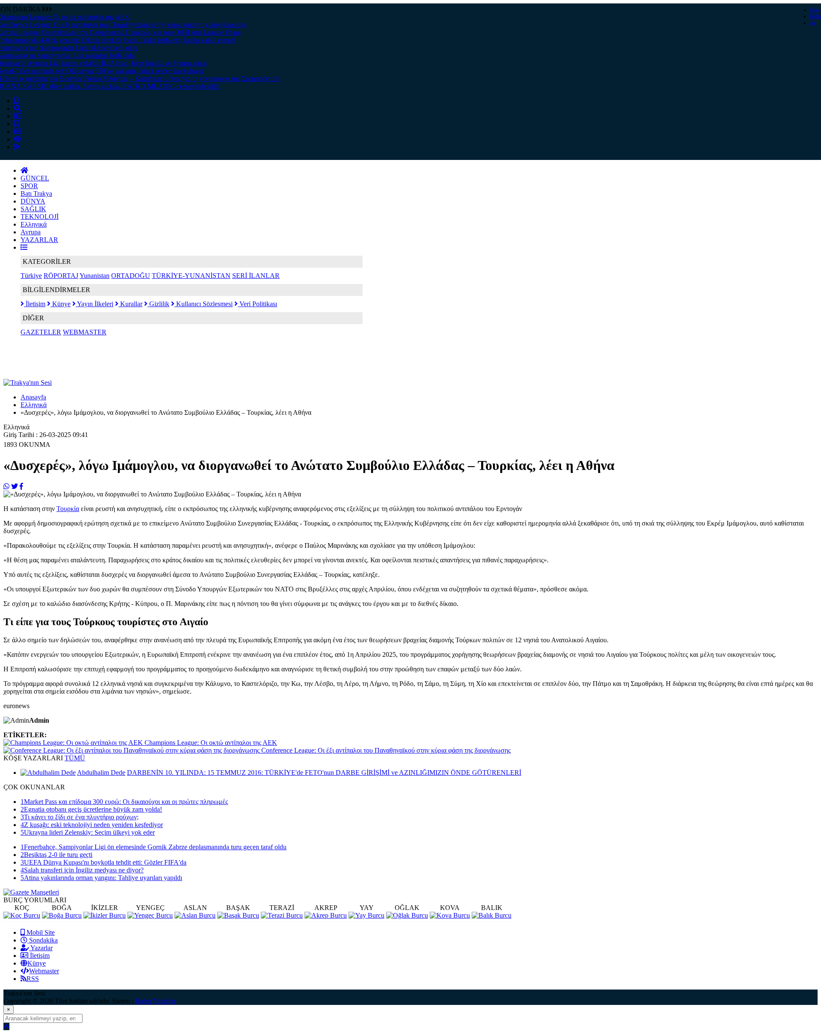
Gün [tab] (814, 10)
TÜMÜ (75, 758)
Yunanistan (94, 275)
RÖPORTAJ (61, 275)
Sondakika (42, 940)
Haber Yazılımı (155, 1000)
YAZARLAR (39, 239)
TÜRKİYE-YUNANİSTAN (191, 275)
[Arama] (17, 108)
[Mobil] (16, 100)
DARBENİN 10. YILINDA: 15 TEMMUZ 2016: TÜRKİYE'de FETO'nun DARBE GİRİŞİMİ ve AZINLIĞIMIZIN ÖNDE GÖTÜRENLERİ (324, 772)
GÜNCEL (35, 178)
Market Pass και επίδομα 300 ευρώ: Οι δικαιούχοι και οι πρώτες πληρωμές (124, 801)
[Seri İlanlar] (16, 123)
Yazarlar (41, 947)
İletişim (34, 303)
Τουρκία (67, 508)
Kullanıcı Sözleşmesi (203, 303)
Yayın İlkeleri (94, 303)
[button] (24, 247)
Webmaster (44, 971)
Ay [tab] (813, 23)
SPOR (29, 185)
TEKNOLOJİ (40, 216)
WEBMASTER (84, 332)
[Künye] (17, 139)
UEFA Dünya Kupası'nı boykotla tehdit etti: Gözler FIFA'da (103, 862)
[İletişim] (18, 116)
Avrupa (31, 232)
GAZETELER (41, 332)
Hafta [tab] (815, 16)
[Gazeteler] (18, 131)
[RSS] (17, 147)
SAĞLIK (33, 209)
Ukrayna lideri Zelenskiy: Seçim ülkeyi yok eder (88, 832)
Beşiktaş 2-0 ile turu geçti (56, 854)
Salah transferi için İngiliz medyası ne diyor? (82, 870)
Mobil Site (40, 932)
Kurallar (130, 303)
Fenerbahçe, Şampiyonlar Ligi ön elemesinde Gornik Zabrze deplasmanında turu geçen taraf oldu (153, 847)
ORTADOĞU (130, 275)
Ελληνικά (34, 224)
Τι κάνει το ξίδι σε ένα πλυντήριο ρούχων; (80, 817)
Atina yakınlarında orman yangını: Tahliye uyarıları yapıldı (101, 877)
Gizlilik (158, 303)
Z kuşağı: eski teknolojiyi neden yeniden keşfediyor (92, 824)
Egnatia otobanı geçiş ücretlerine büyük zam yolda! (91, 809)
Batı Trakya (36, 193)
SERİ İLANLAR (256, 275)
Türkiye (31, 275)
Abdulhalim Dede (101, 772)
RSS (33, 978)
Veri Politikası (257, 303)
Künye (60, 303)
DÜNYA (33, 201)
